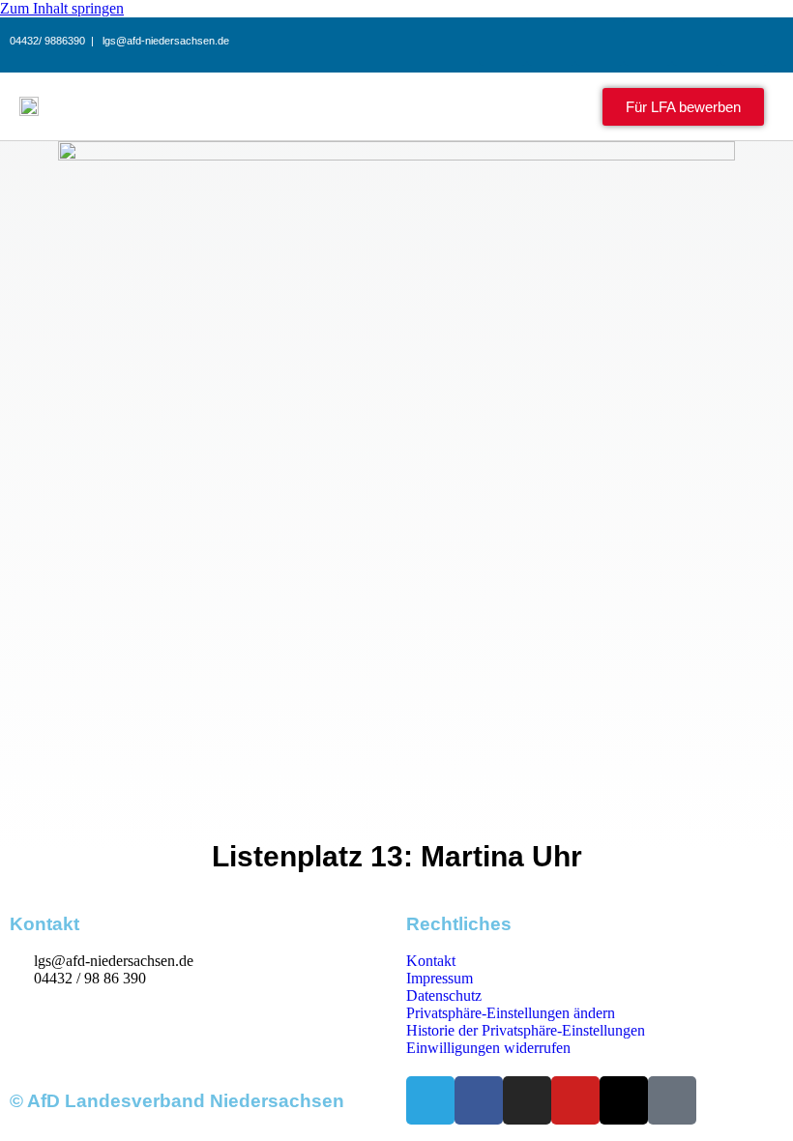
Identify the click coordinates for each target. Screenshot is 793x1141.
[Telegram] (503, 41)
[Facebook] (551, 41)
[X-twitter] (696, 41)
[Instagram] (599, 41)
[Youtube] (648, 41)
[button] (519, 107)
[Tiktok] (744, 41)
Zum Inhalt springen (62, 8)
